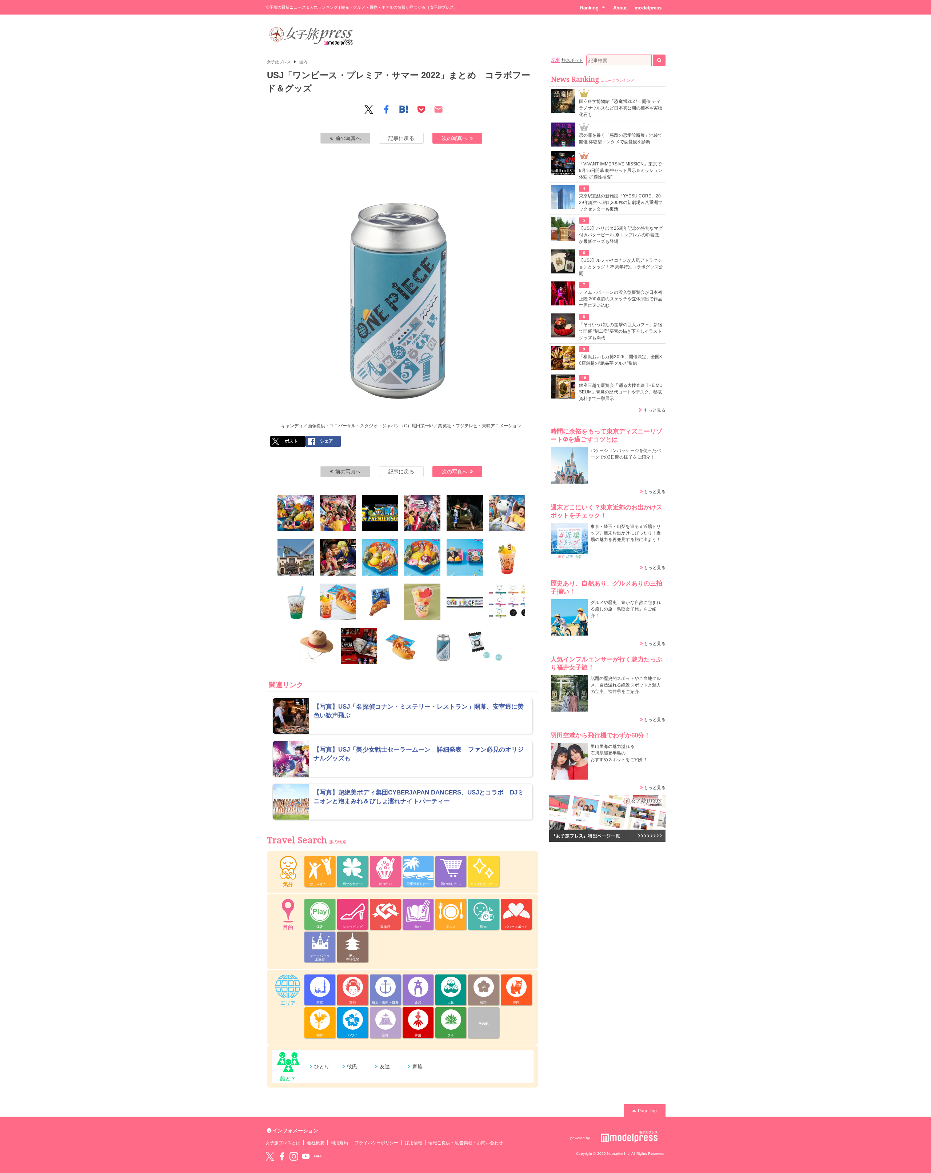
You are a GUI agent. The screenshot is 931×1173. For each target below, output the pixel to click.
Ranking (589, 8)
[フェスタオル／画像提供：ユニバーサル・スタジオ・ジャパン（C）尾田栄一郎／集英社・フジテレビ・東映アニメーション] (465, 602)
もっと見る (655, 410)
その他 (483, 1023)
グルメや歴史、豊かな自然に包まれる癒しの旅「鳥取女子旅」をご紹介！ (626, 609)
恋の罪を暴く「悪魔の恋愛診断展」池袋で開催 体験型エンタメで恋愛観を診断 (620, 138)
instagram (293, 1156)
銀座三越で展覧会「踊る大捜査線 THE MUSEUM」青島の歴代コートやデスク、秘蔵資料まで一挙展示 (621, 392)
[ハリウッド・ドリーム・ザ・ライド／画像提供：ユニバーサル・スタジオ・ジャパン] (295, 557)
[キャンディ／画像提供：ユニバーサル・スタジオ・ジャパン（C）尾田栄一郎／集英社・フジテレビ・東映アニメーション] (443, 646)
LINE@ (317, 1156)
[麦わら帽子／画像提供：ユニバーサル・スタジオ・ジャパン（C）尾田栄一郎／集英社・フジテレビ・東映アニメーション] (317, 646)
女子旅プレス (279, 62)
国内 (303, 62)
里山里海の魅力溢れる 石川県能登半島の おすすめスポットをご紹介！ (619, 753)
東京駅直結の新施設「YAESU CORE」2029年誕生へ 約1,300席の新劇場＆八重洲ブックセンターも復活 (620, 202)
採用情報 (413, 1142)
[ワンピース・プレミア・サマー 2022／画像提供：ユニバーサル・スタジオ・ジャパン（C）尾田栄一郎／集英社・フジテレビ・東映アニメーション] (338, 513)
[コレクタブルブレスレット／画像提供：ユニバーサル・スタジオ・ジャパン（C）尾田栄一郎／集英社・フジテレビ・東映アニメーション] (507, 602)
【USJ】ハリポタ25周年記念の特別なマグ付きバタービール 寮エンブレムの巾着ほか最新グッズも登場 (621, 235)
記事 (555, 60)
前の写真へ (348, 138)
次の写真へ (454, 138)
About (620, 8)
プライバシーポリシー (377, 1142)
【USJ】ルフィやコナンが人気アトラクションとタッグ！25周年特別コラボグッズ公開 (621, 267)
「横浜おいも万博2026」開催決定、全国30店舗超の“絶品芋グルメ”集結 (620, 360)
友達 (385, 1066)
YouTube (305, 1156)
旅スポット (572, 60)
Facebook (281, 1156)
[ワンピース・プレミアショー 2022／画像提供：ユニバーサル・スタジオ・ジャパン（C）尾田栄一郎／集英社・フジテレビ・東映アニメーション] (422, 513)
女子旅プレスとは (282, 1142)
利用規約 (339, 1142)
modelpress (648, 8)
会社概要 (315, 1142)
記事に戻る (401, 138)
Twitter (269, 1156)
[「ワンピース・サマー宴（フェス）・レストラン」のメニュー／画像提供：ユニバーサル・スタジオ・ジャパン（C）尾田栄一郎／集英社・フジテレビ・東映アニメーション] (295, 513)
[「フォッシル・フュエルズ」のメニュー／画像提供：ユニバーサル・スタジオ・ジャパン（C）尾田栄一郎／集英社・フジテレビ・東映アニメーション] (338, 602)
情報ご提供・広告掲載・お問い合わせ (465, 1142)
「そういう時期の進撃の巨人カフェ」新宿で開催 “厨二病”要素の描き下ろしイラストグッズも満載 (620, 331)
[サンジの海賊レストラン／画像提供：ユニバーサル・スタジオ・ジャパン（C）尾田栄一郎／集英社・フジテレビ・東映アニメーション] (338, 557)
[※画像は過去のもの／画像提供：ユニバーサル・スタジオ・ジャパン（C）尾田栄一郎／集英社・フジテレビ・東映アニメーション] (465, 513)
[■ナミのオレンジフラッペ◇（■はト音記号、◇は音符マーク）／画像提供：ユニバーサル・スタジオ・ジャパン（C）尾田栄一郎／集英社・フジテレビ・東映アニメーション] (507, 557)
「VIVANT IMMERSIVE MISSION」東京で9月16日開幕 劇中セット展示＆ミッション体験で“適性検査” (620, 170)
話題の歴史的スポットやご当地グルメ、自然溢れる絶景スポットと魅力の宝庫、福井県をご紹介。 (626, 685)
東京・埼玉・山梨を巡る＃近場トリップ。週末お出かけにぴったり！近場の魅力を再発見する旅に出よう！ (626, 533)
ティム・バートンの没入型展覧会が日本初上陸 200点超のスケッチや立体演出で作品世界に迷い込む (620, 299)
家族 (417, 1066)
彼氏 (352, 1066)
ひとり (321, 1066)
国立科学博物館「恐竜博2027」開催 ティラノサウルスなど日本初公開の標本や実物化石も (620, 108)
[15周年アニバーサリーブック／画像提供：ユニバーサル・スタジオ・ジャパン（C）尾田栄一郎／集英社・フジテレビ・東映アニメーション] (359, 646)
